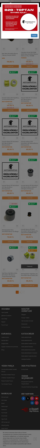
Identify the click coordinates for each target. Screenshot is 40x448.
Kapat (34, 36)
